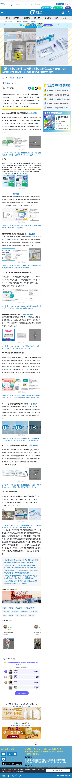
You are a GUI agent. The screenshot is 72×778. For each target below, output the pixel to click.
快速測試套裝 (30, 608)
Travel (18, 4)
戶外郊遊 (28, 754)
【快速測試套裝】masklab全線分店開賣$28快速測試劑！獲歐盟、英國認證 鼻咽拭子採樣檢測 (21, 561)
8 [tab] (34, 25)
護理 (5, 615)
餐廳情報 (60, 751)
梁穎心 (7, 83)
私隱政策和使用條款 (11, 771)
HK (11, 4)
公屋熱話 (18, 21)
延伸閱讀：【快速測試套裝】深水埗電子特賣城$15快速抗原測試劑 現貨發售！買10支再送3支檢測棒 (21, 526)
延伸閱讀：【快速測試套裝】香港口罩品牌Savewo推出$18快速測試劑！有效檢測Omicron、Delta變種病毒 (20, 439)
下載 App (60, 4)
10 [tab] (37, 25)
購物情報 (11, 78)
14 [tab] (36, 28)
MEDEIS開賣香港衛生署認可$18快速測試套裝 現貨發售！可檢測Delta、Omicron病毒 (21, 582)
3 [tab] (35, 23)
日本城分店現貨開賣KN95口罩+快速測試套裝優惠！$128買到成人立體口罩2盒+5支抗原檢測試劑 (21, 577)
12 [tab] (41, 25)
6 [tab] (41, 23)
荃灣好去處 (38, 751)
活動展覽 (28, 749)
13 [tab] (35, 28)
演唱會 (7, 18)
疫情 (11, 608)
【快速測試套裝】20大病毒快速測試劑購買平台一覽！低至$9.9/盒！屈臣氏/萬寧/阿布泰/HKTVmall (20, 566)
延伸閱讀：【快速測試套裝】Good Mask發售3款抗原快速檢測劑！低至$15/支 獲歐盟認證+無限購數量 (21, 307)
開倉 (38, 749)
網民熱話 (28, 760)
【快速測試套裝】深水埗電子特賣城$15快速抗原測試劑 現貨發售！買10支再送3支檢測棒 (21, 571)
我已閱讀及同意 (57, 770)
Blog (38, 4)
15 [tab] (38, 28)
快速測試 (6, 611)
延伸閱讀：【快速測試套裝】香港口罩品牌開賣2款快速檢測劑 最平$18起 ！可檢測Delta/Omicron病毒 (21, 154)
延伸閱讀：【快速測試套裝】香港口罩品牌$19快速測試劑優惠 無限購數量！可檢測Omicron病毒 (21, 266)
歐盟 (11, 615)
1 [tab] (32, 23)
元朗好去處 (29, 751)
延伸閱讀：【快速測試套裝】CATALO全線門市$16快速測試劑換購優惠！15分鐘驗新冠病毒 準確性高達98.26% (21, 396)
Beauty (32, 4)
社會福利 (35, 754)
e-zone (46, 4)
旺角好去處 (47, 751)
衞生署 (32, 615)
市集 (34, 749)
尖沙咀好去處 (46, 749)
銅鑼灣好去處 (56, 749)
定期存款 (33, 21)
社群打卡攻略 (59, 7)
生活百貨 (20, 78)
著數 (5, 608)
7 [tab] (32, 25)
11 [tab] (39, 25)
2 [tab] (34, 23)
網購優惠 (15, 611)
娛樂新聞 (25, 21)
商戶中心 (68, 7)
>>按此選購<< (34, 113)
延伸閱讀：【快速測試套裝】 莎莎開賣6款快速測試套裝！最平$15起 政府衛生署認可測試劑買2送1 (21, 347)
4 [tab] (37, 23)
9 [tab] (35, 25)
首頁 (3, 78)
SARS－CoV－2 (21, 615)
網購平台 (25, 611)
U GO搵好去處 (47, 7)
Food (24, 4)
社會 (53, 751)
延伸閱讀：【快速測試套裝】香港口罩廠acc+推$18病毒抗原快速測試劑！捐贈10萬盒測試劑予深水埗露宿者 (21, 486)
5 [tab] (39, 23)
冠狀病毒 (34, 611)
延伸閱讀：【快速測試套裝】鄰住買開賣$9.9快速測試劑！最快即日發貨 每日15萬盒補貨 (21, 226)
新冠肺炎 (19, 608)
